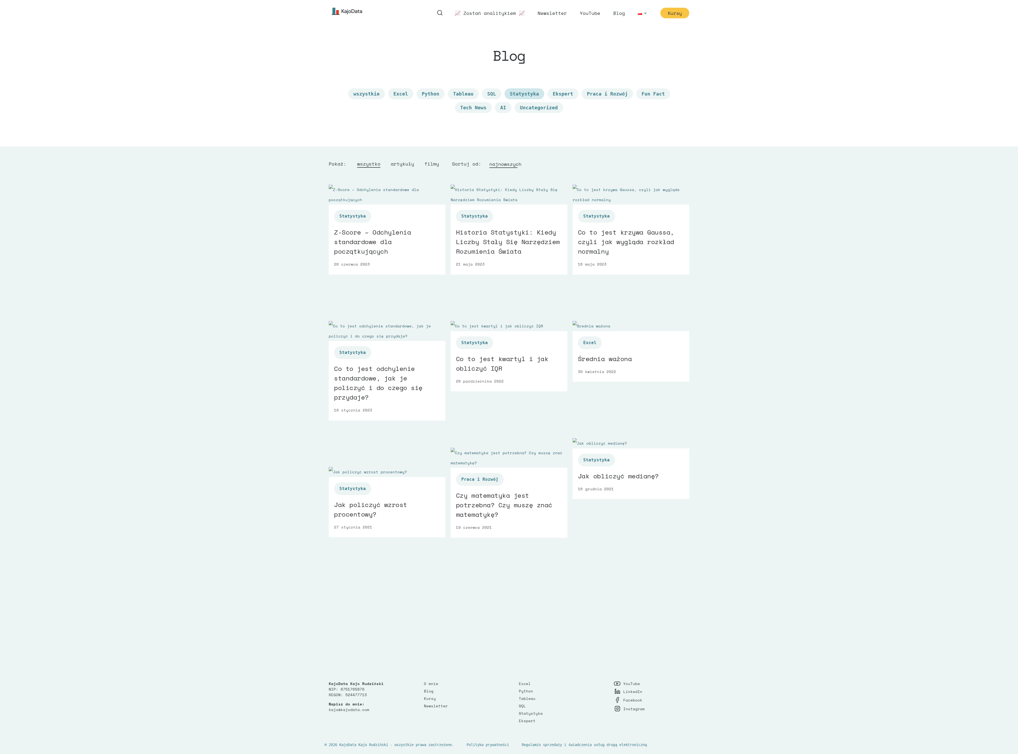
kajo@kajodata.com (349, 709)
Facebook (632, 700)
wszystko (368, 163)
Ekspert (563, 94)
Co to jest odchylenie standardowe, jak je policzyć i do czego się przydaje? (378, 383)
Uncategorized (539, 107)
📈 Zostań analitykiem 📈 (490, 13)
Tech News (473, 107)
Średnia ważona (605, 358)
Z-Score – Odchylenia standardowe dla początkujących (372, 241)
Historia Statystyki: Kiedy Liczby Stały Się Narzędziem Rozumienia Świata (508, 241)
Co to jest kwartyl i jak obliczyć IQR (502, 363)
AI (503, 107)
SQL (491, 94)
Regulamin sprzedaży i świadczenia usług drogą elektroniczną (584, 745)
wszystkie (366, 94)
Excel (400, 94)
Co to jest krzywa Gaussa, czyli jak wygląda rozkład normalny (626, 241)
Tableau (463, 94)
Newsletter (552, 13)
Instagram (634, 709)
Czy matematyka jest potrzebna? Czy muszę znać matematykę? (504, 505)
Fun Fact (653, 94)
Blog (619, 13)
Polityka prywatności (488, 745)
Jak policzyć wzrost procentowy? (370, 509)
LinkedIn (632, 691)
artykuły (402, 163)
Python (430, 94)
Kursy (675, 13)
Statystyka (531, 713)
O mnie (431, 683)
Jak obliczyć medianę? (618, 476)
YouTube (590, 13)
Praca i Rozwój (607, 94)
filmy (431, 163)
